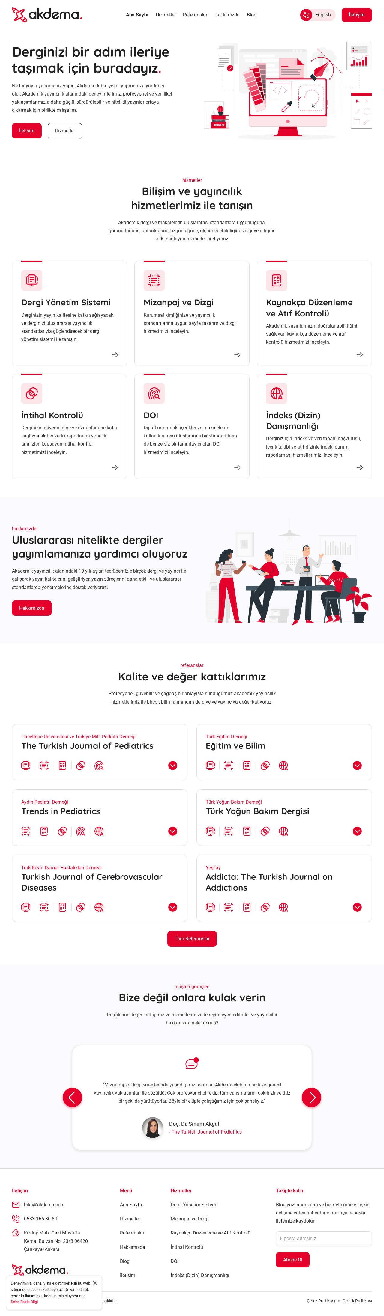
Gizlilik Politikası (357, 1300)
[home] (47, 14)
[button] (72, 1097)
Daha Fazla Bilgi (24, 1302)
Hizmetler (166, 15)
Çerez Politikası (321, 1300)
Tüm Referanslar (192, 938)
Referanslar (195, 15)
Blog (251, 15)
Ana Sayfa (137, 15)
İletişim (26, 131)
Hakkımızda (227, 15)
